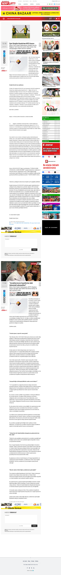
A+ (40, 43)
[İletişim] (56, 18)
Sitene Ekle (35, 1)
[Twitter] (4, 54)
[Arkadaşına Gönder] (4, 58)
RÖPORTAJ (46, 212)
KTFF (15, 223)
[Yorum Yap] (4, 62)
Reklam (36, 561)
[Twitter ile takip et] (29, 568)
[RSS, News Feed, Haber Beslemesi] (31, 568)
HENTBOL (45, 186)
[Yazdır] (4, 60)
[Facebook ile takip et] (27, 568)
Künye (29, 561)
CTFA (30, 223)
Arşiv (31, 1)
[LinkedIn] (4, 56)
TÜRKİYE (45, 195)
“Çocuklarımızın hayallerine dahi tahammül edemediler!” (18, 18)
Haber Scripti (29, 570)
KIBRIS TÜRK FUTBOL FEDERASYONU (23, 223)
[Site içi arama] (59, 18)
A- (39, 45)
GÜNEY (45, 203)
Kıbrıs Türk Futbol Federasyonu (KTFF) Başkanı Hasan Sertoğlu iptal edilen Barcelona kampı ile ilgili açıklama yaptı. (23, 288)
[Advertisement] (19, 540)
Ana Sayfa (20, 1)
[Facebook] (4, 51)
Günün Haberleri (25, 1)
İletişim (32, 561)
